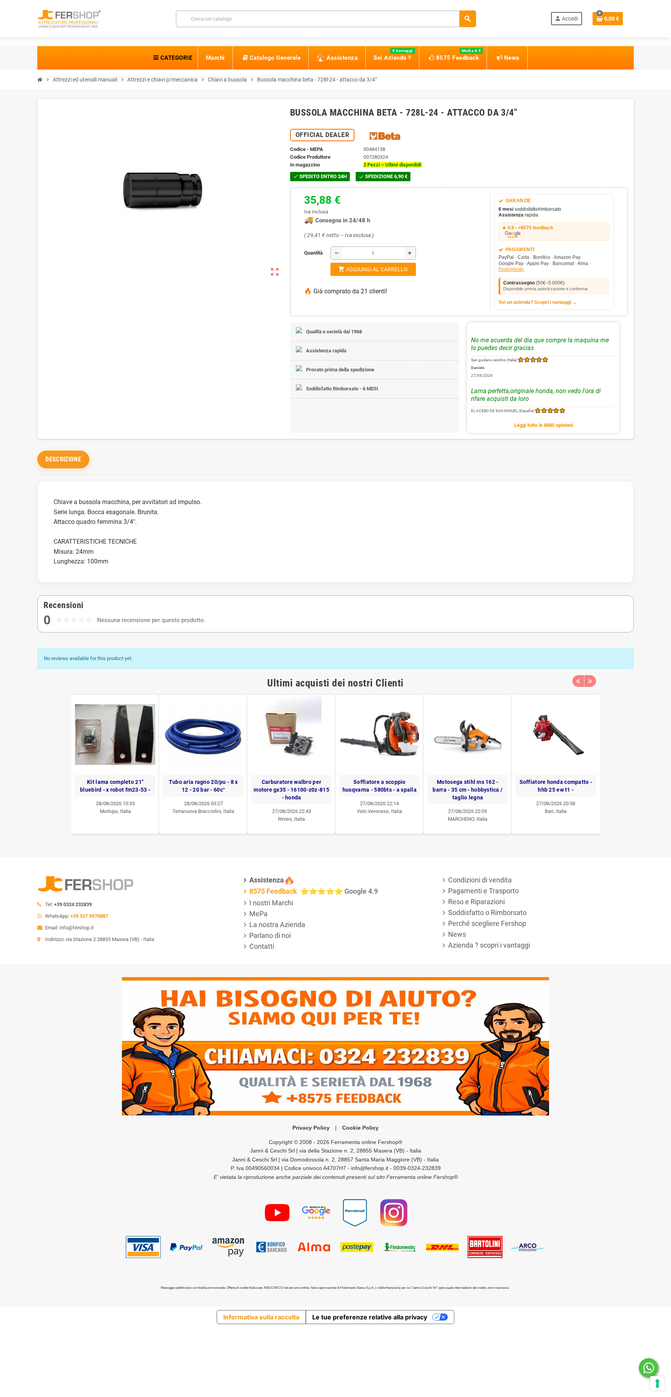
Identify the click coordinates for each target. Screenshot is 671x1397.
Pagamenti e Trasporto (483, 891)
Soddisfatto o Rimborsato (487, 912)
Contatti (261, 946)
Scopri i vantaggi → (555, 302)
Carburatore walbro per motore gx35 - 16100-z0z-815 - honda (292, 790)
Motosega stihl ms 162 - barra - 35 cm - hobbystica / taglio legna (468, 790)
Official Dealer (322, 135)
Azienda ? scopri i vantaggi (489, 945)
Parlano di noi (270, 935)
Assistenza (266, 880)
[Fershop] (69, 18)
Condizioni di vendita (480, 880)
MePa (258, 914)
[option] (115, 764)
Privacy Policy (311, 1128)
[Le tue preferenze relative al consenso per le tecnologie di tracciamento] (657, 1383)
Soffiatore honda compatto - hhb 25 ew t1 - (556, 786)
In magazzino (305, 165)
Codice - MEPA (306, 149)
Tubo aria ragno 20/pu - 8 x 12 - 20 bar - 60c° (203, 786)
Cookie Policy (360, 1128)
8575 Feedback (274, 891)
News (457, 934)
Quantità (306, 253)
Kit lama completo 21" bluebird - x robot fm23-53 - (115, 786)
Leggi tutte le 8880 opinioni (543, 425)
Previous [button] (578, 681)
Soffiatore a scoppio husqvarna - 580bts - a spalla (380, 786)
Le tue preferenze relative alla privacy (369, 1317)
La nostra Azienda (277, 924)
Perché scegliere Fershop (487, 923)
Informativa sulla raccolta (261, 1317)
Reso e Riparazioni (476, 902)
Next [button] (590, 681)
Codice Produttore (310, 157)
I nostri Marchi (271, 903)
